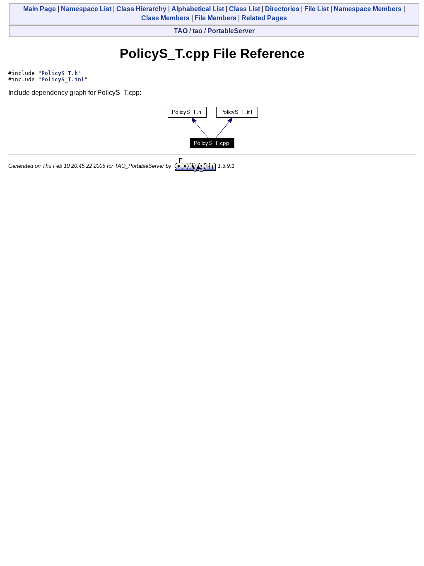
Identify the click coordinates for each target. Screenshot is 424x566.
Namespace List (86, 8)
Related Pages (264, 18)
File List (316, 8)
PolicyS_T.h (59, 73)
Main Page (39, 8)
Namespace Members (368, 8)
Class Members (165, 18)
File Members (215, 18)
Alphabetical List (197, 8)
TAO (181, 30)
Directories (282, 8)
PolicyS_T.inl (62, 79)
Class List (244, 8)
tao (197, 30)
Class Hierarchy (141, 8)
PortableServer (231, 30)
